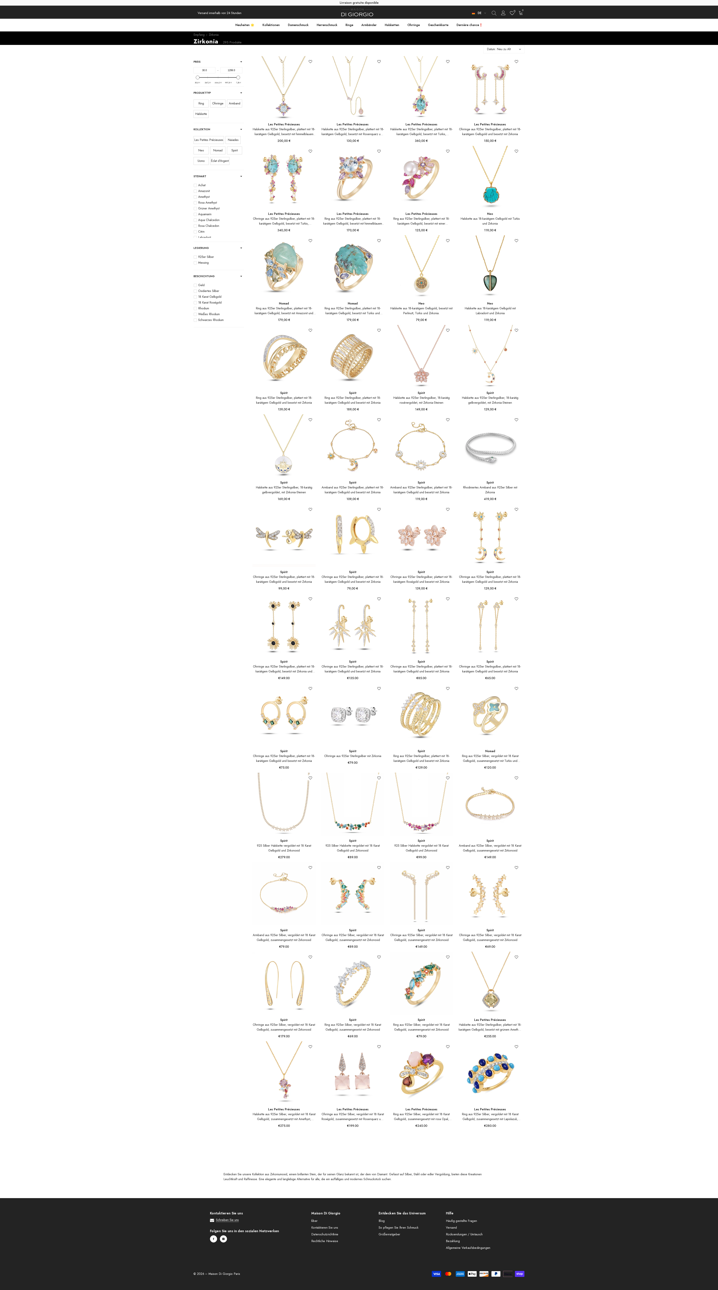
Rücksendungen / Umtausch (464, 1234)
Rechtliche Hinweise (324, 1241)
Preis (197, 62)
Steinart (200, 176)
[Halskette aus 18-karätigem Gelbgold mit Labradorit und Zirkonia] (490, 266)
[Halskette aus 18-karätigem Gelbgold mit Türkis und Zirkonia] (490, 177)
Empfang (199, 35)
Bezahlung (453, 1241)
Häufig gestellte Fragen (461, 1221)
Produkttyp (202, 93)
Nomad (284, 303)
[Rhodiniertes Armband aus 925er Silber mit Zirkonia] (490, 446)
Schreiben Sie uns (227, 1220)
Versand (451, 1227)
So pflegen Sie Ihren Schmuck (398, 1227)
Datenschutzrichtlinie (324, 1234)
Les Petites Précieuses (284, 124)
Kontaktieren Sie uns (324, 1227)
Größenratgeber (389, 1234)
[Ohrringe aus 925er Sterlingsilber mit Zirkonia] (352, 714)
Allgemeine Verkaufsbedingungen (468, 1248)
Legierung (201, 248)
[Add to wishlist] (310, 61)
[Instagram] (223, 1238)
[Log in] (503, 13)
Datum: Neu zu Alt (499, 49)
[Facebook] (213, 1238)
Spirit (284, 393)
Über (314, 1221)
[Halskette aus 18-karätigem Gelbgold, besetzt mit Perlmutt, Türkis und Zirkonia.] (421, 266)
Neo (490, 214)
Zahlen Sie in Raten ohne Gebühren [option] (359, 3)
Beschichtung (204, 276)
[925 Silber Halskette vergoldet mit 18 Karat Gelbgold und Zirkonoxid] (284, 804)
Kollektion (202, 129)
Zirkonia (214, 35)
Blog (382, 1221)
